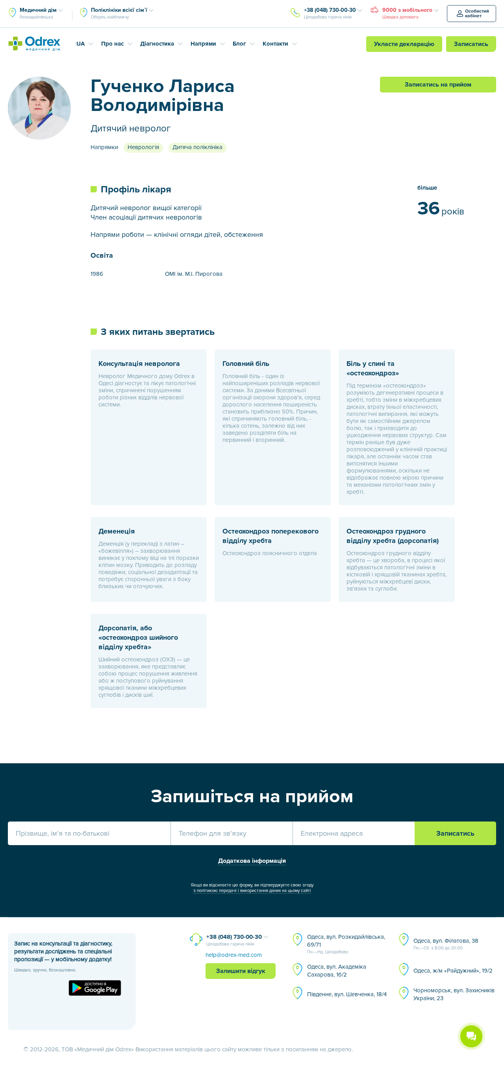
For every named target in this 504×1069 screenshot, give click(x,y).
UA (80, 43)
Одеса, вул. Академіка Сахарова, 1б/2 (336, 970)
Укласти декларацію (404, 44)
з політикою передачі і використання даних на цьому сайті (252, 890)
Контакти (275, 43)
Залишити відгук (240, 971)
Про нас (112, 43)
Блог (239, 43)
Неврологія (143, 147)
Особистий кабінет (477, 13)
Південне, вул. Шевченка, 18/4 (347, 994)
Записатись (471, 44)
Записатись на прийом (438, 85)
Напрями (203, 43)
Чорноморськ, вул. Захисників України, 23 (454, 994)
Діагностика (157, 43)
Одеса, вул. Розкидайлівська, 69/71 (346, 944)
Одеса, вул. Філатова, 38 (445, 944)
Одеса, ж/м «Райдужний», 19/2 (453, 970)
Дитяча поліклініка (197, 147)
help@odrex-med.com (234, 954)
